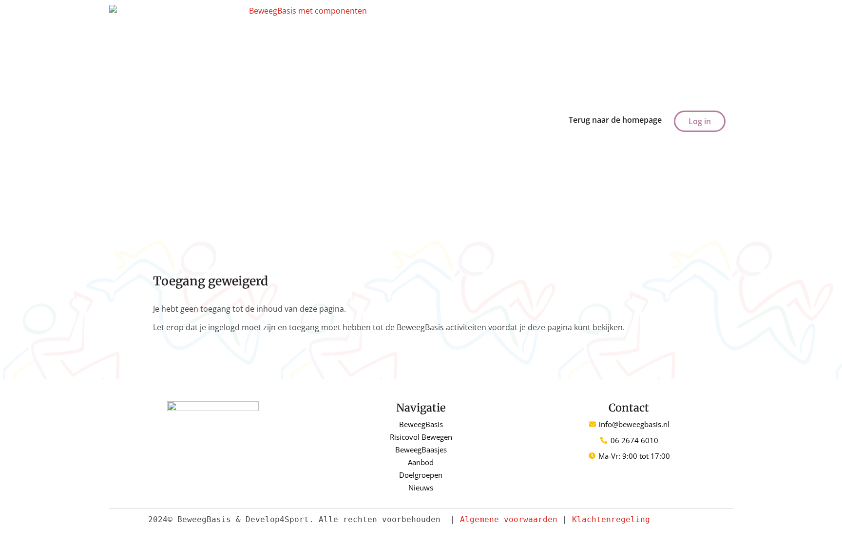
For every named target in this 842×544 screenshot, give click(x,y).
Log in (700, 121)
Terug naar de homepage (615, 119)
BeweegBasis (421, 424)
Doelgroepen (420, 475)
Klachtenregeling (611, 519)
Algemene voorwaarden (508, 519)
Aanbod (421, 462)
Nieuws (420, 487)
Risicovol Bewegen (421, 437)
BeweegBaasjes (421, 449)
